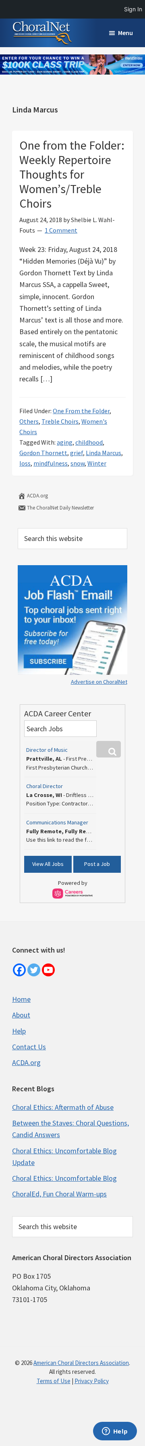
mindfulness (50, 463)
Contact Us (29, 1046)
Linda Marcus (103, 453)
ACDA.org (37, 495)
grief (76, 453)
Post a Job (97, 864)
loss (25, 463)
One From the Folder (81, 411)
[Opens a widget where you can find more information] (115, 1432)
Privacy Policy (92, 1381)
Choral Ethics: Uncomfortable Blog (64, 1178)
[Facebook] (19, 969)
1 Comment (61, 230)
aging (64, 442)
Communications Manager (57, 822)
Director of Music (47, 749)
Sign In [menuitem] (133, 9)
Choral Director (44, 786)
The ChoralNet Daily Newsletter (60, 507)
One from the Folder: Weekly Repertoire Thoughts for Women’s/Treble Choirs (71, 174)
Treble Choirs (60, 421)
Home (21, 999)
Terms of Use (53, 1381)
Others (29, 421)
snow (77, 463)
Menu (125, 33)
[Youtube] (48, 969)
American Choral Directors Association (81, 1363)
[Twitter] (33, 969)
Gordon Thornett (43, 453)
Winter (96, 463)
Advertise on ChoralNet (99, 681)
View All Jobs (48, 864)
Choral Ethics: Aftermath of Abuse (63, 1107)
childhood (89, 442)
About (21, 1014)
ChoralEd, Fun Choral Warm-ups (59, 1193)
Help (19, 1031)
